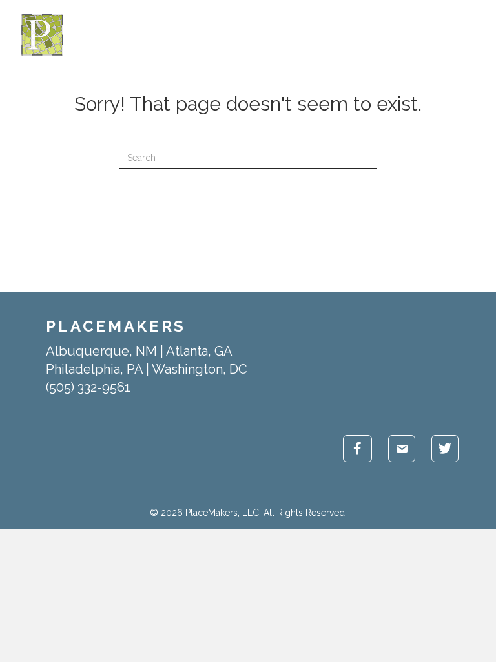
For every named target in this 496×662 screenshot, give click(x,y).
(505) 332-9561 (88, 387)
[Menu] (477, 34)
